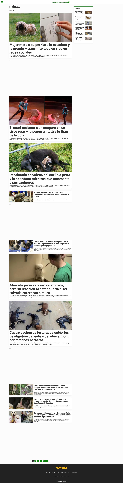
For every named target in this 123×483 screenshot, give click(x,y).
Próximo (45, 461)
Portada (10, 10)
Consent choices (61, 481)
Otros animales (73, 472)
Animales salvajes (64, 472)
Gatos (57, 472)
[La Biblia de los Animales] (61, 2)
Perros (53, 472)
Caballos (48, 472)
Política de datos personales (61, 477)
